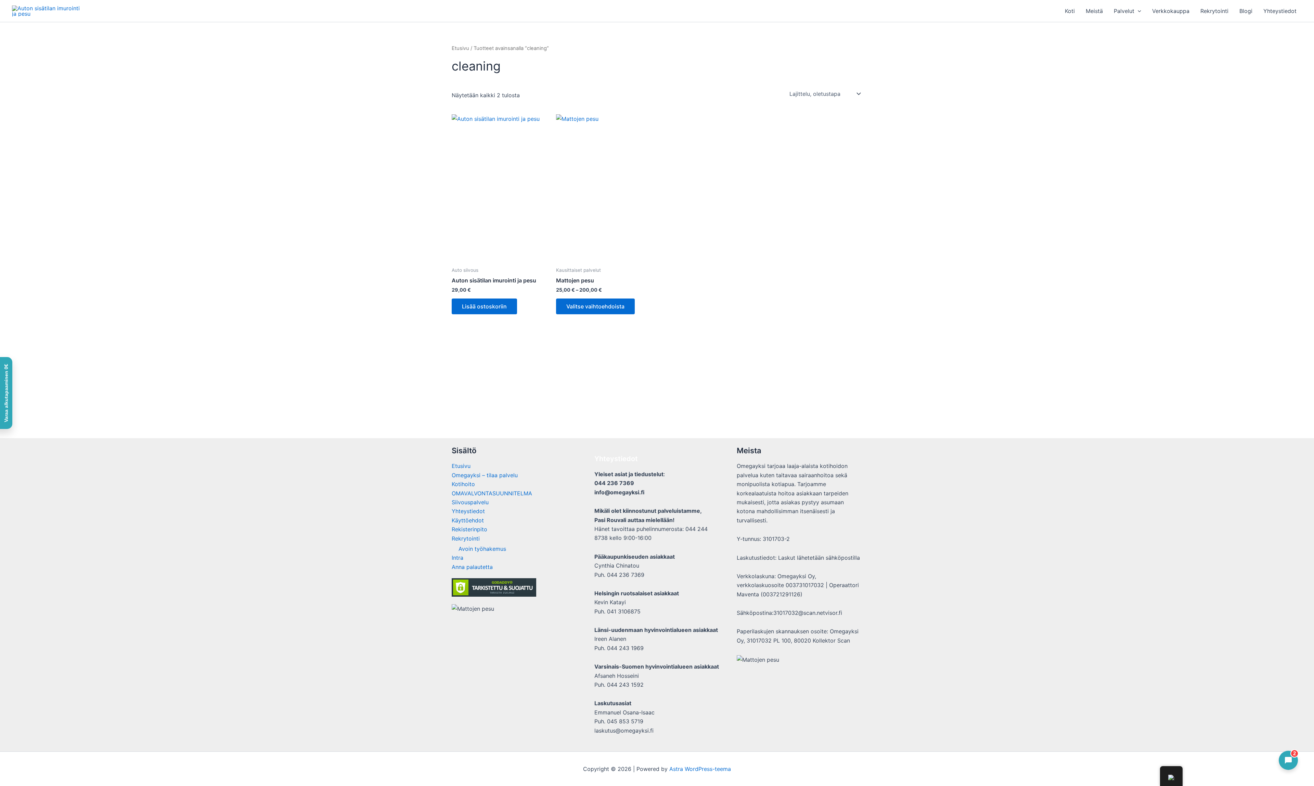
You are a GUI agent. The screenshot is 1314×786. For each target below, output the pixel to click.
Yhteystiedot (1280, 11)
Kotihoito (463, 484)
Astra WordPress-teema (700, 768)
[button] (1137, 11)
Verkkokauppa (1170, 11)
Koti (1070, 11)
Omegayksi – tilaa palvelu (485, 475)
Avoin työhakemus (482, 548)
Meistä (1094, 11)
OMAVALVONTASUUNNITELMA (492, 493)
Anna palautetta (472, 566)
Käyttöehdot (468, 520)
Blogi (1245, 11)
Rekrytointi (1214, 11)
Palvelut (1124, 11)
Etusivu (460, 48)
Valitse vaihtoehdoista (595, 306)
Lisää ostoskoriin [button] (484, 306)
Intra (457, 557)
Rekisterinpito (469, 529)
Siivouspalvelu (470, 502)
